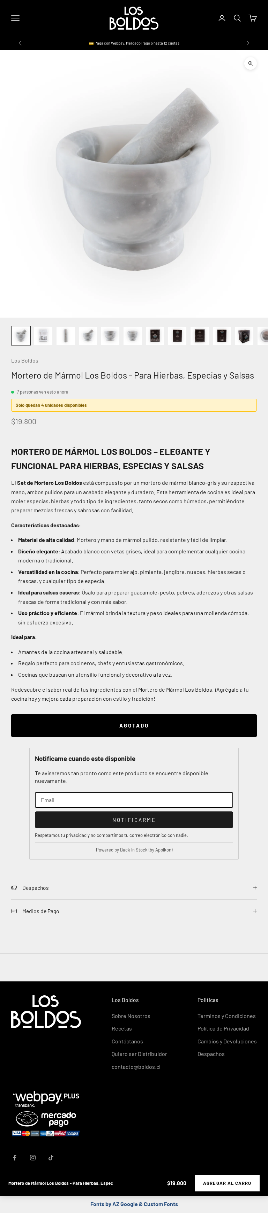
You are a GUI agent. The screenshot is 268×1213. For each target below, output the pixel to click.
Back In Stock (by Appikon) (146, 850)
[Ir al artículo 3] (65, 335)
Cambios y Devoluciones (227, 1041)
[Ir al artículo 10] (222, 335)
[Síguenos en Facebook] (14, 1157)
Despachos (211, 1053)
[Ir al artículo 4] (88, 335)
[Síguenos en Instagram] (32, 1157)
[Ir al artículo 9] (199, 335)
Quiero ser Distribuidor (139, 1053)
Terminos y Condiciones (227, 1015)
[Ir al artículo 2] (43, 335)
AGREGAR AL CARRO (227, 1183)
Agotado (134, 725)
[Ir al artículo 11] (244, 335)
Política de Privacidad (223, 1028)
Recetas (122, 1028)
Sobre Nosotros (131, 1015)
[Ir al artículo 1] (21, 335)
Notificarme (134, 820)
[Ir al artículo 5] (110, 335)
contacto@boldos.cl (136, 1066)
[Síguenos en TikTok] (50, 1157)
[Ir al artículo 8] (177, 335)
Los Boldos (24, 360)
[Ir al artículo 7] (155, 335)
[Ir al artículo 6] (132, 335)
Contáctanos (127, 1041)
